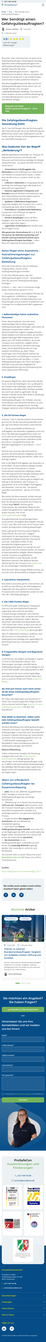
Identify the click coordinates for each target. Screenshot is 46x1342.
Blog (10, 12)
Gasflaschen (36, 563)
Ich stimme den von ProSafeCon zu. (24, 1094)
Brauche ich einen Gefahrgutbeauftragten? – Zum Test (21, 108)
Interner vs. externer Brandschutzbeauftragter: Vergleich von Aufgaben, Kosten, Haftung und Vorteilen (22, 953)
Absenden (23, 1100)
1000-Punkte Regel (21, 630)
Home (3, 12)
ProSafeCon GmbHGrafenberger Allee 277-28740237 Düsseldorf (12, 1277)
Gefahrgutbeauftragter (11, 515)
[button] (6, 895)
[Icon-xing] (12, 1328)
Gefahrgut (25, 919)
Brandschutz (11, 919)
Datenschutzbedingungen (23, 1094)
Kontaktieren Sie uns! (11, 857)
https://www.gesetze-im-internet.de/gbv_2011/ (21, 871)
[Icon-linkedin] (4, 1328)
